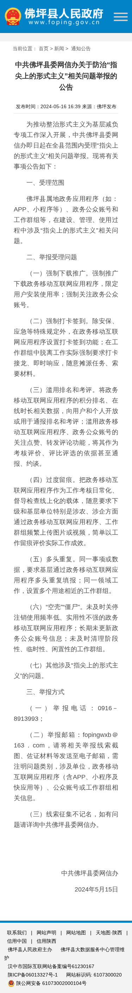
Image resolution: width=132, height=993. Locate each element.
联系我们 (17, 932)
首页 (44, 48)
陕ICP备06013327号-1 (33, 975)
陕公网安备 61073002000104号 (51, 983)
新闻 (59, 48)
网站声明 (46, 932)
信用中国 (17, 941)
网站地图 (76, 932)
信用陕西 (46, 941)
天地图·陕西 (110, 932)
